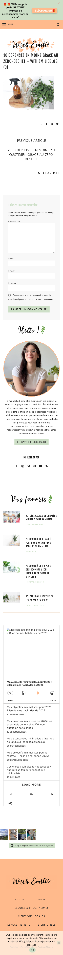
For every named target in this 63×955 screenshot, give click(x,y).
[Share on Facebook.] (46, 124)
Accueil (21, 899)
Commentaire (15, 221)
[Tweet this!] (57, 124)
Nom (11, 258)
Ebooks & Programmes (31, 907)
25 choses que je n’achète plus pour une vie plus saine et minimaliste (40, 542)
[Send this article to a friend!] (41, 124)
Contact (41, 899)
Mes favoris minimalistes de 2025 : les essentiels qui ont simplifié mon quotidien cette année (29, 724)
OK (32, 950)
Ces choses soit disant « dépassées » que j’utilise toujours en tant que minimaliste (29, 770)
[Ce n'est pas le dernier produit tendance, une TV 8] (13, 834)
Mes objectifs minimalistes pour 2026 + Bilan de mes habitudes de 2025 (30, 709)
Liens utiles (47, 924)
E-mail (11, 270)
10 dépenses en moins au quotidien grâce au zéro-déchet (32, 154)
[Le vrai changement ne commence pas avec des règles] (4, 834)
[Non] (58, 942)
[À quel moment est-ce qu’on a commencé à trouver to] (31, 834)
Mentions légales (31, 916)
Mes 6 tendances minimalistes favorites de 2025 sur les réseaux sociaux (30, 740)
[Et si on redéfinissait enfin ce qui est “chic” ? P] (22, 834)
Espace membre (18, 924)
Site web (12, 283)
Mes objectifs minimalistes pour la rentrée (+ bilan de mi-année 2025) (28, 754)
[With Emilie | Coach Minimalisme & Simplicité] (31, 45)
